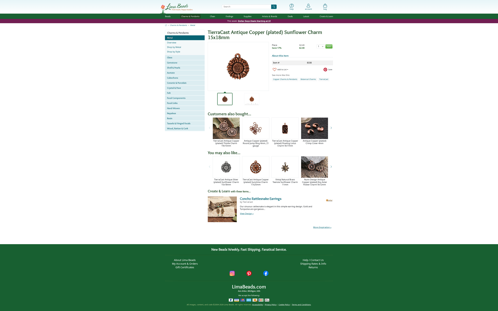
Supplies (247, 16)
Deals (290, 16)
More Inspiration (322, 227)
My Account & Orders (185, 263)
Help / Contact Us (313, 260)
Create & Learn (326, 16)
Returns (313, 267)
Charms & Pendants (178, 25)
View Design (247, 213)
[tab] (225, 99)
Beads (168, 16)
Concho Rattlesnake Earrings (260, 198)
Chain (212, 16)
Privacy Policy (270, 304)
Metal (192, 25)
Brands (269, 16)
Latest (306, 16)
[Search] (274, 7)
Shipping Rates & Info (313, 263)
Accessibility (257, 304)
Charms (190, 16)
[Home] (166, 25)
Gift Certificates (184, 267)
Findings (229, 16)
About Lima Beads (185, 260)
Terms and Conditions (301, 304)
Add (329, 46)
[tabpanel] (238, 66)
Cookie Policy (284, 304)
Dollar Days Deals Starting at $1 (254, 21)
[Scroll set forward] (331, 127)
